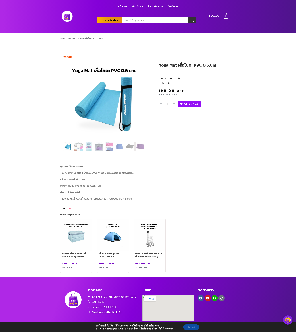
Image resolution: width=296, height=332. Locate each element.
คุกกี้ (104, 325)
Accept (191, 327)
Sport (69, 208)
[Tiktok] (221, 298)
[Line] (215, 298)
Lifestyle (71, 38)
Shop (62, 38)
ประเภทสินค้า (109, 20)
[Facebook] (201, 298)
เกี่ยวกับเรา (137, 6)
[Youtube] (208, 298)
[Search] (192, 20)
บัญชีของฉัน (214, 16)
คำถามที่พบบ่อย (155, 6)
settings (169, 328)
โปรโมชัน (173, 6)
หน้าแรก (122, 6)
